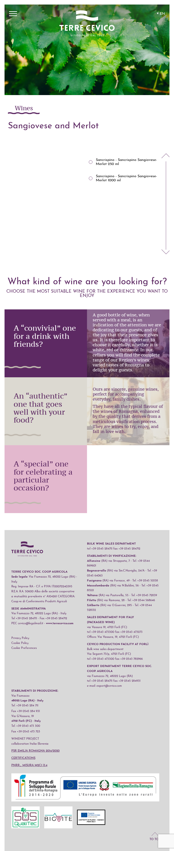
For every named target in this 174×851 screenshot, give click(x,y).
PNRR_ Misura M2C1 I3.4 (29, 765)
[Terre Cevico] (87, 24)
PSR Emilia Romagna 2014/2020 (35, 750)
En (162, 14)
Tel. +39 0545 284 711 (24, 705)
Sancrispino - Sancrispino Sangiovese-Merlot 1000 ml (126, 178)
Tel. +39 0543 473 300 (25, 725)
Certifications (23, 758)
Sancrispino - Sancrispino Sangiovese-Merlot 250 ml (126, 162)
